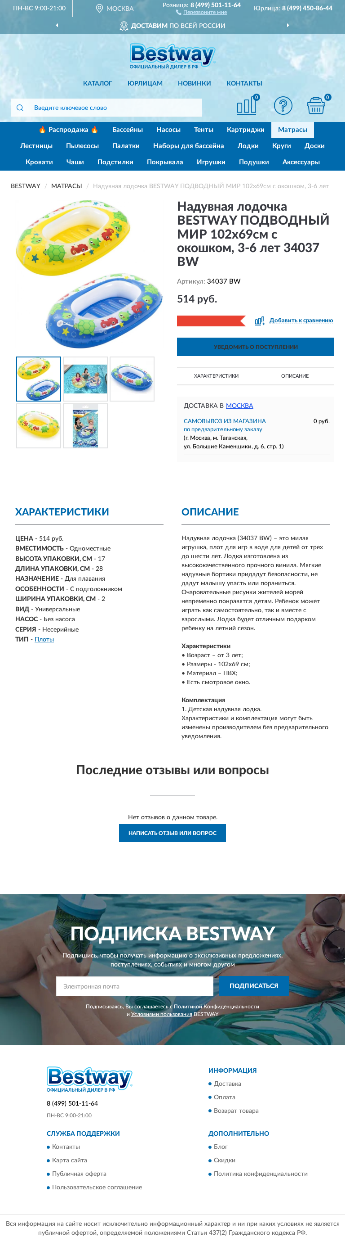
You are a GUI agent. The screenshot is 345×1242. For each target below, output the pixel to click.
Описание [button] (295, 376)
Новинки (194, 84)
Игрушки (211, 162)
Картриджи (246, 129)
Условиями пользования (161, 1014)
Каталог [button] (97, 84)
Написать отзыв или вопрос (172, 833)
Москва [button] (239, 406)
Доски (315, 146)
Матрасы (292, 129)
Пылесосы (82, 146)
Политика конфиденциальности (261, 1174)
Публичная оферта (79, 1174)
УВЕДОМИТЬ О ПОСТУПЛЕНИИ (256, 347)
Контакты (244, 84)
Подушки (254, 162)
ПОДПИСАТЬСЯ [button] (254, 986)
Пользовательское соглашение (97, 1187)
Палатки (126, 146)
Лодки (248, 146)
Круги (281, 146)
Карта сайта (69, 1160)
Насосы (168, 129)
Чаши (75, 162)
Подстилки (115, 162)
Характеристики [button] (216, 376)
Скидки (224, 1160)
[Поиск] (20, 108)
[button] (201, 11)
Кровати (39, 162)
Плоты (44, 640)
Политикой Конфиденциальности (216, 1006)
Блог (221, 1147)
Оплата (224, 1097)
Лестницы (36, 146)
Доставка (227, 1084)
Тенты (203, 129)
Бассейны (127, 129)
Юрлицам (145, 84)
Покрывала (165, 162)
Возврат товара (236, 1111)
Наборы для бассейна (188, 146)
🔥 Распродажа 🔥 (68, 129)
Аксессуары (301, 162)
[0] (316, 105)
